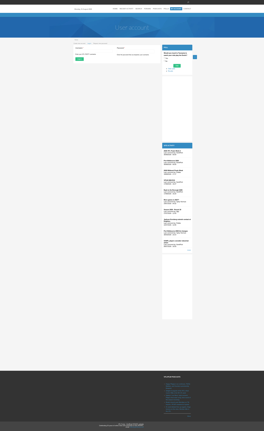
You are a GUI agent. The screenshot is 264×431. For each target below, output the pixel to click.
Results (170, 71)
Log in (89, 43)
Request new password (100, 43)
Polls (166, 9)
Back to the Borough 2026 (173, 190)
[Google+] (80, 2)
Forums (147, 9)
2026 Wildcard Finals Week (173, 170)
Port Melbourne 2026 (171, 161)
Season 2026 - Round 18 (172, 209)
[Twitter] (77, 2)
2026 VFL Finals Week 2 (172, 151)
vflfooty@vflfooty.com (137, 427)
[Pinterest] (83, 2)
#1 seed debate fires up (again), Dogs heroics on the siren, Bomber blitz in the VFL (178, 409)
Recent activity (126, 9)
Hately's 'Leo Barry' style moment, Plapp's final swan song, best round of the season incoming (178, 398)
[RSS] (87, 2)
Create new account (79, 43)
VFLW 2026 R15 (169, 180)
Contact (187, 9)
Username (79, 48)
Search (138, 9)
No (166, 61)
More (189, 416)
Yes (166, 58)
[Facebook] (74, 2)
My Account (176, 9)
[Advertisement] (177, 109)
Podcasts (157, 9)
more (189, 250)
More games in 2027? (171, 200)
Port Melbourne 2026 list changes (176, 231)
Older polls (171, 69)
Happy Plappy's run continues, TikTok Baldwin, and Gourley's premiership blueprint (178, 386)
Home (115, 9)
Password (121, 48)
